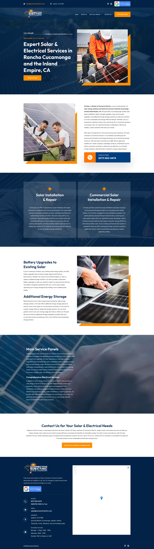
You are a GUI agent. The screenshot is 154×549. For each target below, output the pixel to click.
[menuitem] (77, 14)
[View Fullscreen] (75, 473)
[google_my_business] (111, 4)
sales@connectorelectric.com (35, 4)
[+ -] (101, 500)
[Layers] (128, 467)
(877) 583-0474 (107, 158)
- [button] (75, 470)
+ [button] (75, 467)
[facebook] (108, 4)
